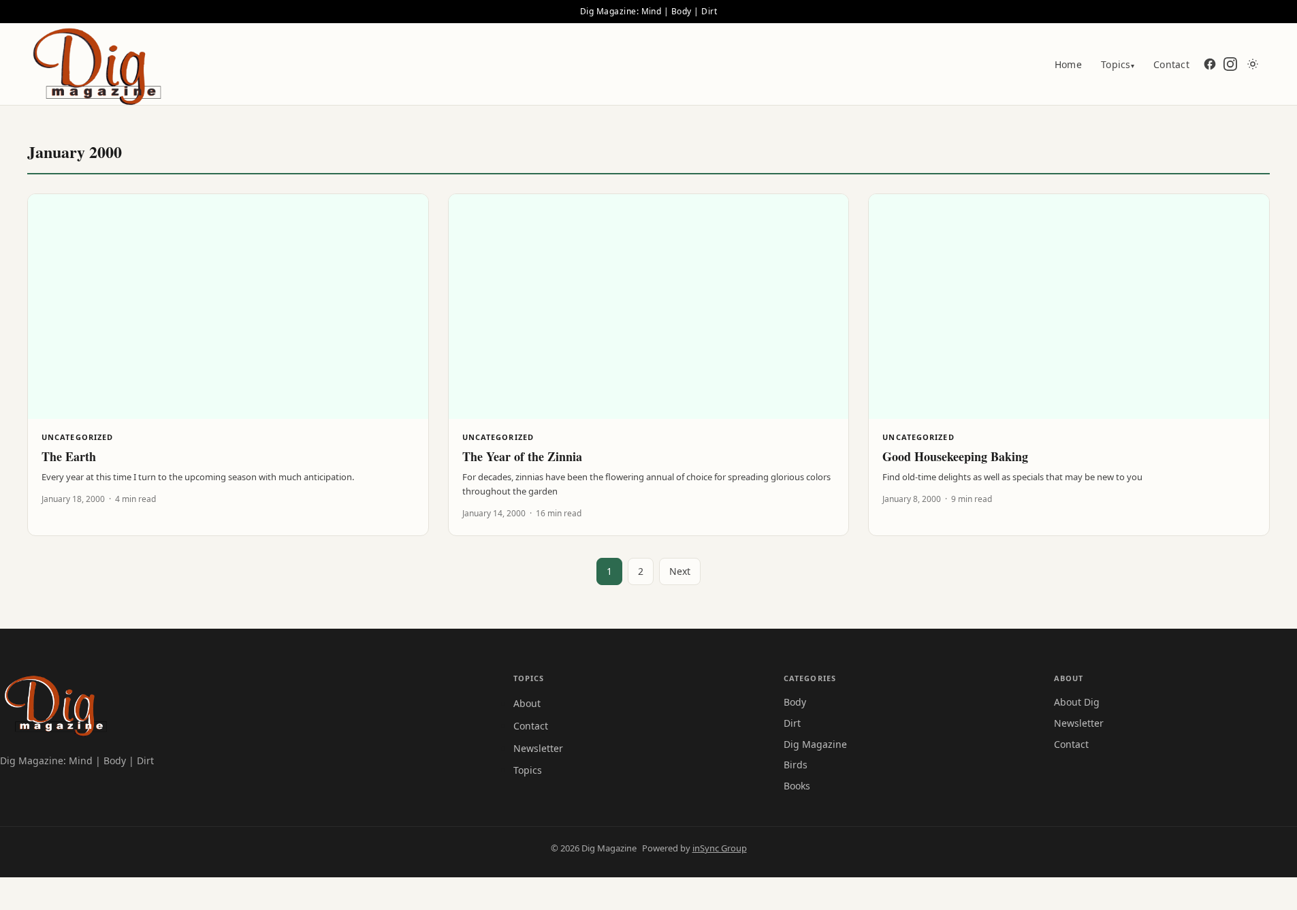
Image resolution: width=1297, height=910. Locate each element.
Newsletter (538, 748)
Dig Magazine (815, 744)
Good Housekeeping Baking (955, 456)
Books (797, 785)
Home (1068, 64)
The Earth (69, 456)
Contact (1171, 64)
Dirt (792, 723)
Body (795, 701)
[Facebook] (1210, 64)
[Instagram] (1230, 64)
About (527, 703)
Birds (795, 764)
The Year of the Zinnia (522, 456)
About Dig (1077, 701)
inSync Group (719, 848)
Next (679, 571)
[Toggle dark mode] (1253, 64)
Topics (1117, 64)
